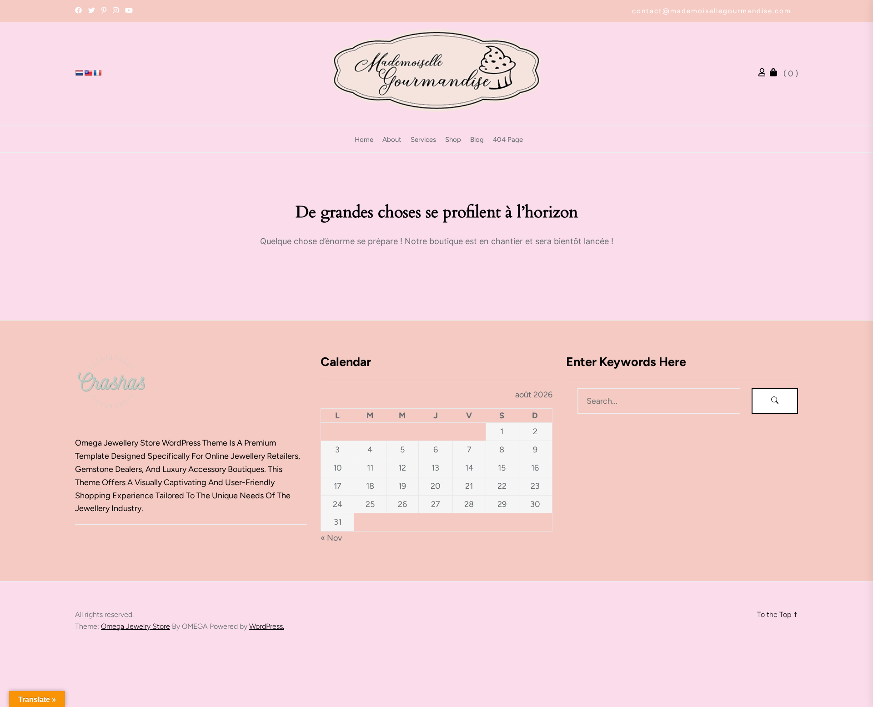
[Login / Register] (764, 74)
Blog (477, 139)
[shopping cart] (776, 74)
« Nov (331, 538)
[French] (97, 72)
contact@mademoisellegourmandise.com (711, 11)
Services (423, 139)
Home (364, 139)
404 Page (508, 139)
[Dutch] (79, 72)
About (391, 139)
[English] (88, 72)
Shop (453, 139)
